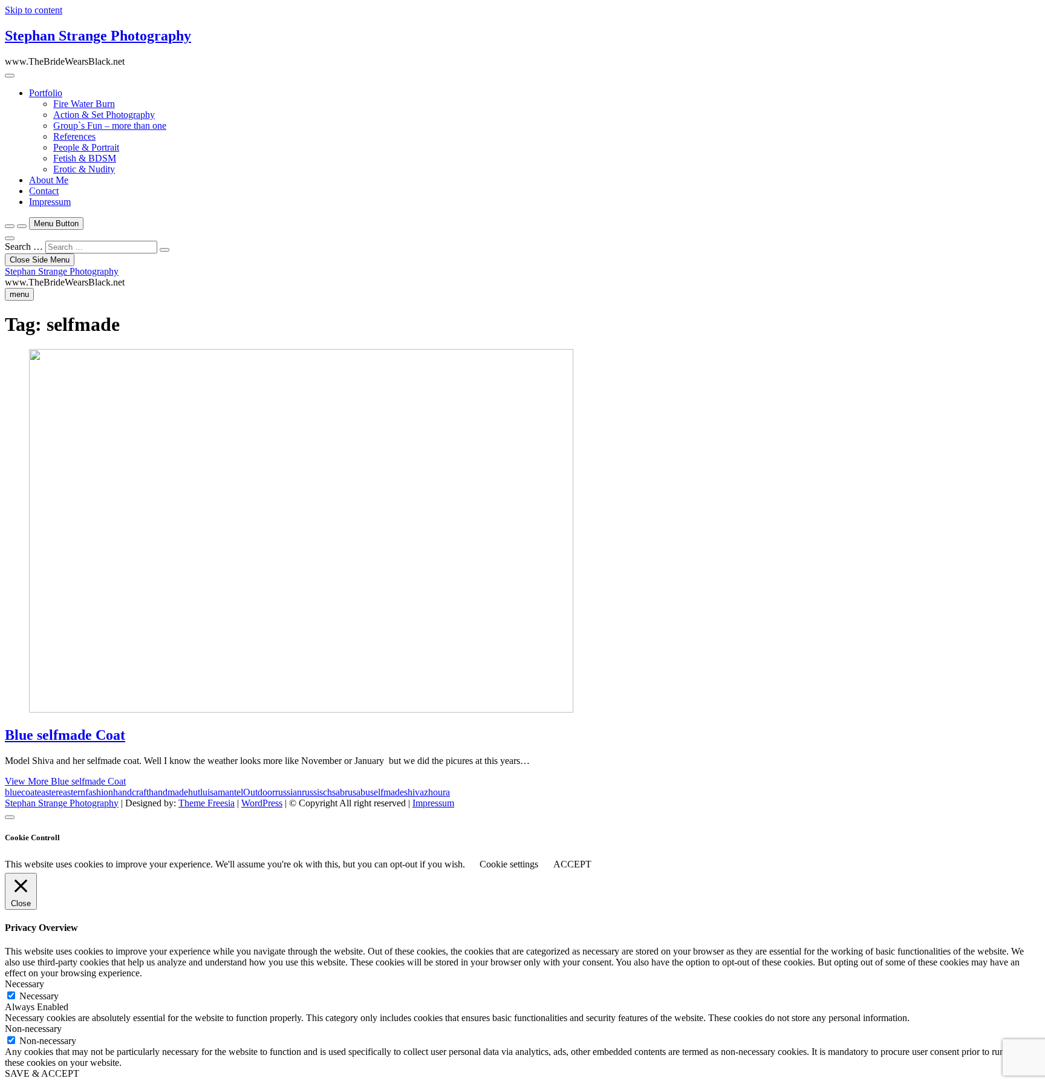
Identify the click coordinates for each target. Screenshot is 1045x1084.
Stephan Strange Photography (98, 36)
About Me (48, 180)
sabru (342, 792)
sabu (361, 792)
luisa (209, 792)
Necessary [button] (24, 984)
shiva (414, 792)
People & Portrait (86, 147)
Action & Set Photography (104, 114)
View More (65, 781)
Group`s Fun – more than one (109, 125)
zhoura (437, 792)
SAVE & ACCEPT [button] (42, 1073)
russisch (317, 792)
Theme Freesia (206, 803)
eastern (72, 792)
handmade (168, 792)
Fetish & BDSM (84, 158)
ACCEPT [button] (572, 864)
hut (194, 792)
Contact (44, 191)
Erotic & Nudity (84, 169)
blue (13, 792)
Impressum (50, 202)
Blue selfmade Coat (65, 735)
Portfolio (45, 93)
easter (48, 792)
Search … (24, 246)
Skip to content (33, 10)
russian (288, 792)
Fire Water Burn (84, 104)
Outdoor (259, 792)
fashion (99, 792)
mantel (230, 792)
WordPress (261, 803)
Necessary (39, 996)
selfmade (387, 792)
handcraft (131, 792)
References (74, 136)
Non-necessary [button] (33, 1029)
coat (29, 792)
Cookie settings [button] (509, 864)
